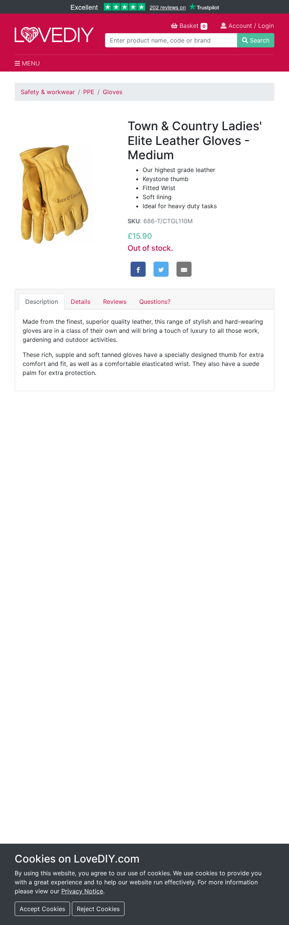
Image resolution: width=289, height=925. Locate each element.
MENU (30, 63)
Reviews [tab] (114, 301)
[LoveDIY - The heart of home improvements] (54, 35)
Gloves (112, 92)
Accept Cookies (42, 909)
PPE (88, 92)
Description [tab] (41, 301)
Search (258, 40)
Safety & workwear (48, 92)
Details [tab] (80, 301)
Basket (191, 25)
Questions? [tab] (154, 301)
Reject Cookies (98, 909)
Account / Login (250, 25)
